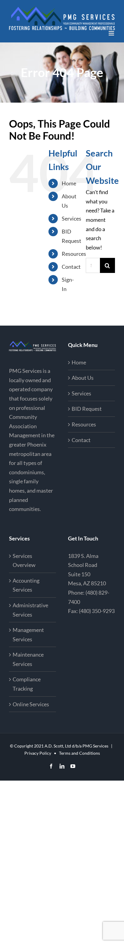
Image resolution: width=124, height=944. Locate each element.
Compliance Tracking (27, 684)
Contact (71, 266)
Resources (74, 253)
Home (69, 183)
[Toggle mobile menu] (112, 33)
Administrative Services (30, 610)
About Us (83, 377)
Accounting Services (26, 585)
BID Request (87, 408)
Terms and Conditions (79, 753)
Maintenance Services (28, 659)
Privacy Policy (37, 753)
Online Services (31, 704)
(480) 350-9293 (97, 611)
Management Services (28, 634)
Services (71, 218)
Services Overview (24, 560)
